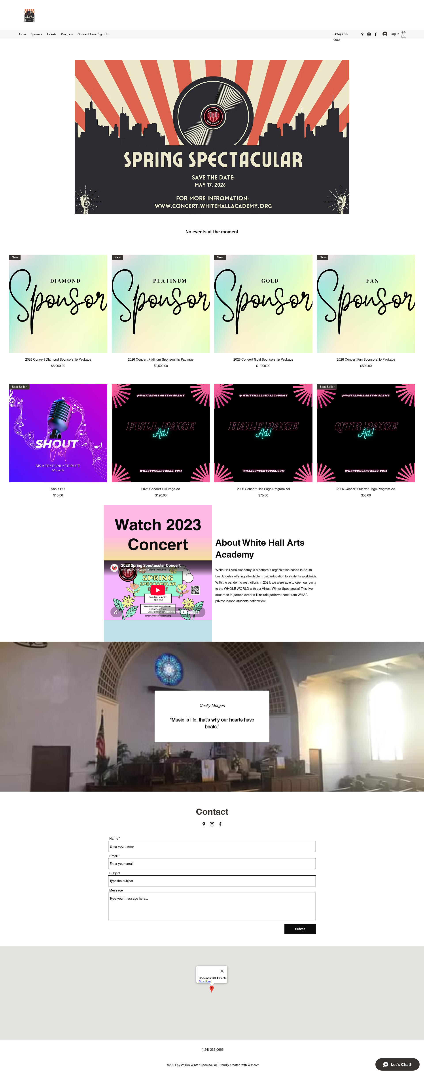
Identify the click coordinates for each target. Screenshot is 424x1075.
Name (113, 838)
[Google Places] (362, 34)
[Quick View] (161, 433)
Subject (114, 873)
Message (116, 890)
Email (113, 856)
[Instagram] (369, 34)
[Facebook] (375, 34)
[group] (212, 312)
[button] (403, 34)
